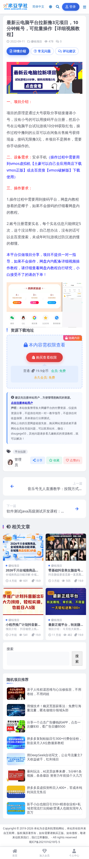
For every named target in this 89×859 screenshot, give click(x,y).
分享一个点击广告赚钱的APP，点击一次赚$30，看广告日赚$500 (54, 724)
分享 (40, 460)
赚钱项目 (36, 41)
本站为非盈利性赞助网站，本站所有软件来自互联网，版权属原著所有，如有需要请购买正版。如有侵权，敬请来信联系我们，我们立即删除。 (44, 832)
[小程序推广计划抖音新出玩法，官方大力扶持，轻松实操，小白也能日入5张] (23, 601)
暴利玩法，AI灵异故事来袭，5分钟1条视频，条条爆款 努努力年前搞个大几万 (54, 773)
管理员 (18, 462)
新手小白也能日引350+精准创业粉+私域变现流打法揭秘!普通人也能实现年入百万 (54, 808)
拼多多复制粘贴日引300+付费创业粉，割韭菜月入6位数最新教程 (54, 740)
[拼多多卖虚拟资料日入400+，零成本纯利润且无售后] (16, 792)
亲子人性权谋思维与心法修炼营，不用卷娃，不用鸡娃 (54, 691)
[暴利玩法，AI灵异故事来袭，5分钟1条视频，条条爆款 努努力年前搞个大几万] (16, 775)
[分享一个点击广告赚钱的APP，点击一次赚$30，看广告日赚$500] (16, 726)
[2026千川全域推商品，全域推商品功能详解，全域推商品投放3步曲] (23, 547)
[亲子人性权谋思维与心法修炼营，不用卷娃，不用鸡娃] (16, 693)
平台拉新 (20, 452)
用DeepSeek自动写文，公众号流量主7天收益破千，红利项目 (54, 757)
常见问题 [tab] (44, 51)
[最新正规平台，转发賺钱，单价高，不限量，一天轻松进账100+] (66, 601)
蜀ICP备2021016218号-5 (44, 842)
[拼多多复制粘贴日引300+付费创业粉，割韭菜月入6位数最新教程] (16, 743)
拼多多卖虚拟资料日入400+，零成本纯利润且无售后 (54, 789)
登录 (72, 6)
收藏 (56, 460)
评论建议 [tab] (69, 51)
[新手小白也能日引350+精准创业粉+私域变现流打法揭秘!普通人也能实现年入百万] (16, 808)
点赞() (75, 460)
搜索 (10, 648)
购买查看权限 (46, 357)
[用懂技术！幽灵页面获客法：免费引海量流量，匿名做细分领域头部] (16, 710)
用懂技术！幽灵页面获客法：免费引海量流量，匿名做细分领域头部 (54, 708)
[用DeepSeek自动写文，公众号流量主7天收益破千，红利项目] (16, 759)
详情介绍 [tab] (19, 51)
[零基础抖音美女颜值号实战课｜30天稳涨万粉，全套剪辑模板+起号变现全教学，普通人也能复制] (66, 547)
